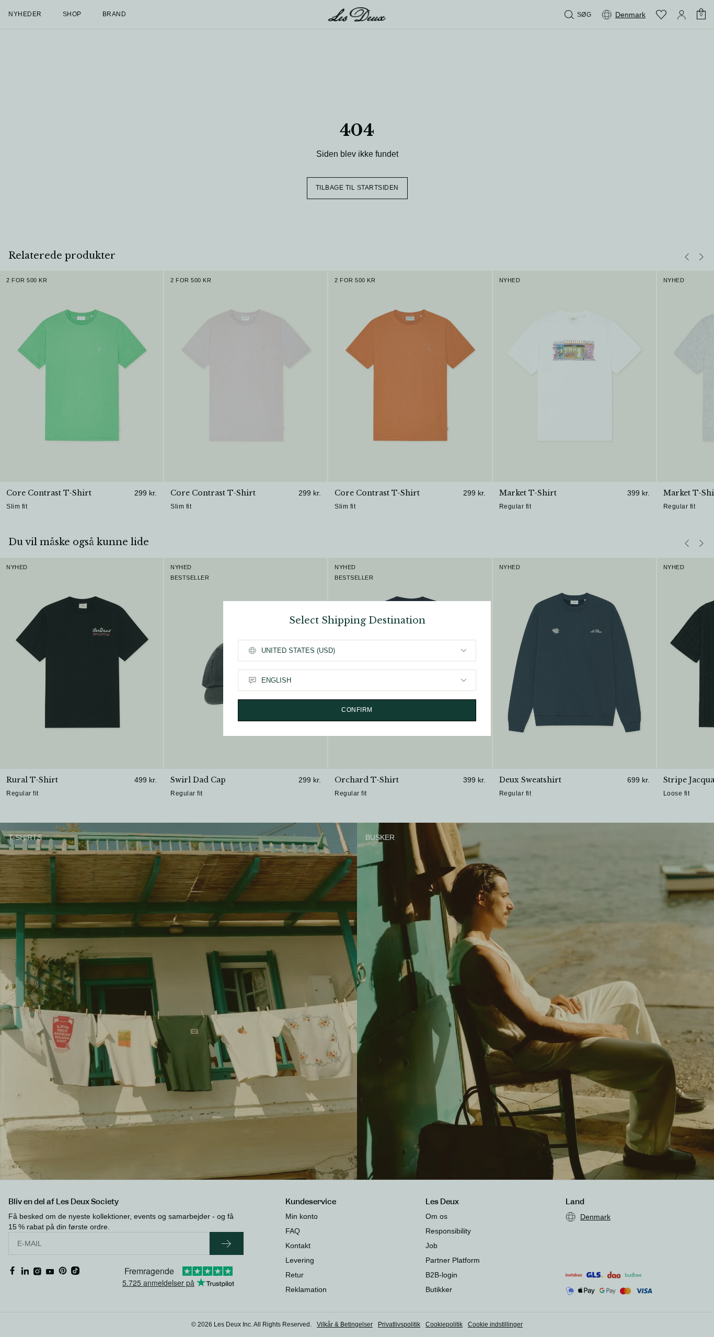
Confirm (357, 709)
